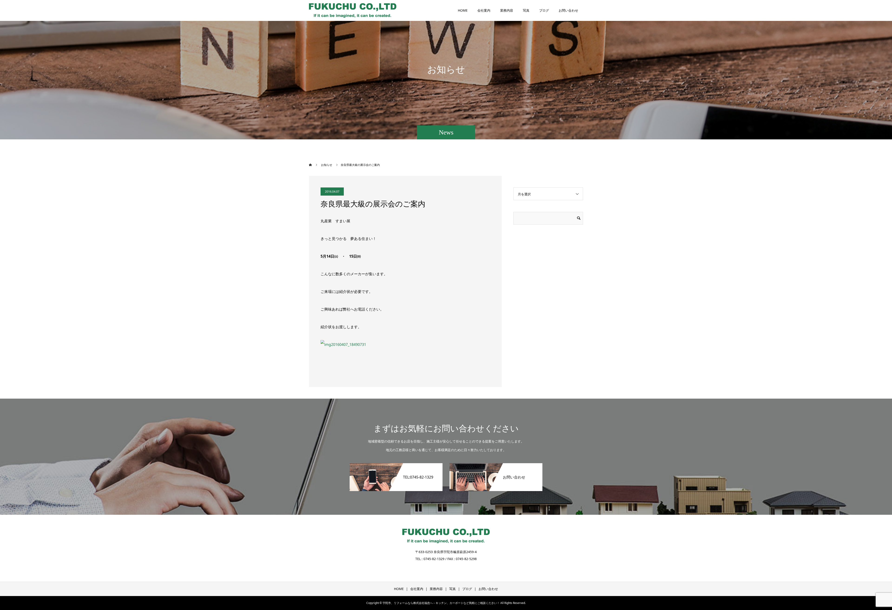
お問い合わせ (568, 10)
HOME (463, 10)
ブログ (544, 10)
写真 (526, 10)
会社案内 (483, 10)
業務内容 (506, 10)
